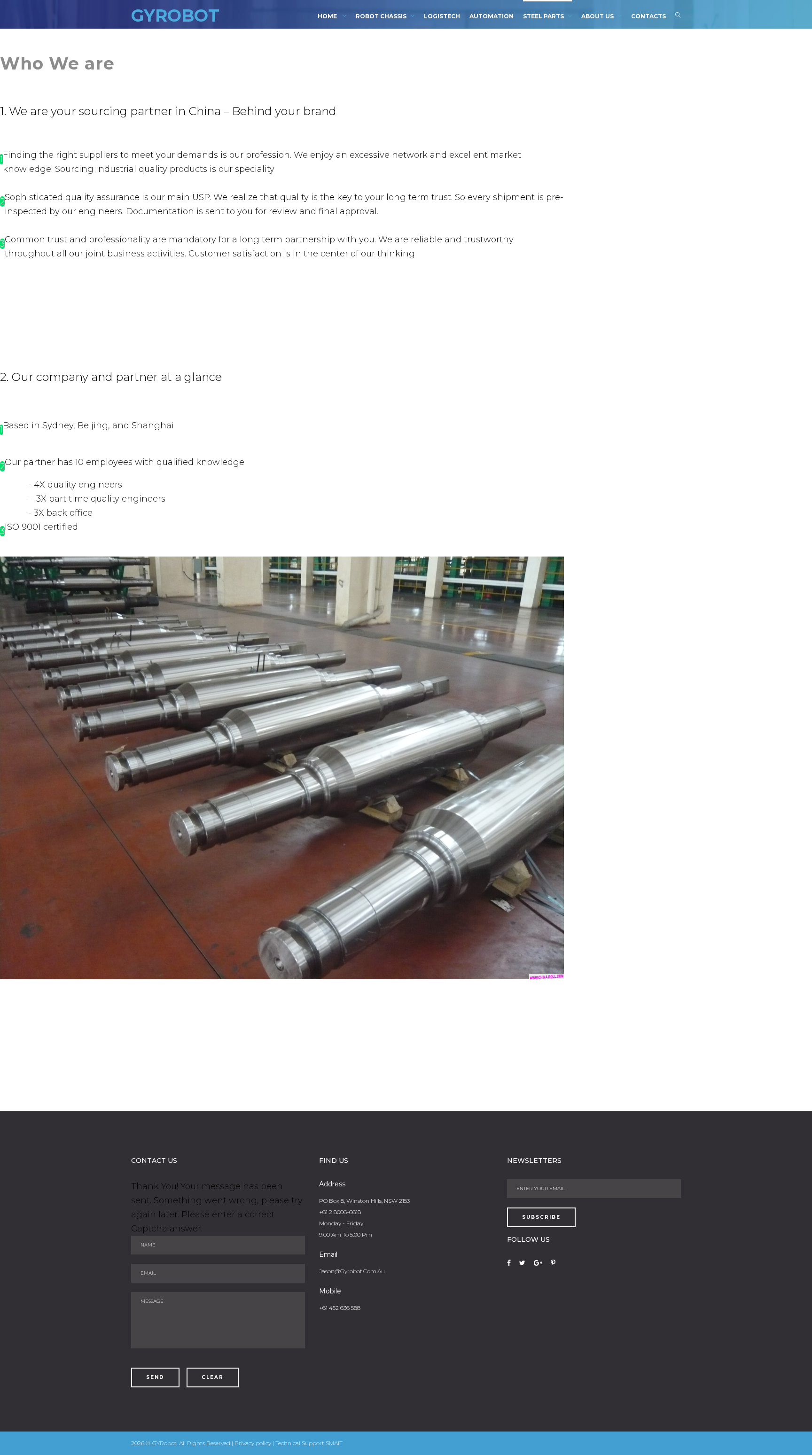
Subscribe (541, 1217)
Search (678, 16)
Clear (213, 1377)
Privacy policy (253, 1443)
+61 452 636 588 (339, 1307)
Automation (491, 16)
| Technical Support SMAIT (308, 1443)
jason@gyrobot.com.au (352, 1271)
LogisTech (442, 16)
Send (155, 1377)
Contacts (648, 16)
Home (328, 16)
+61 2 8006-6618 (340, 1211)
